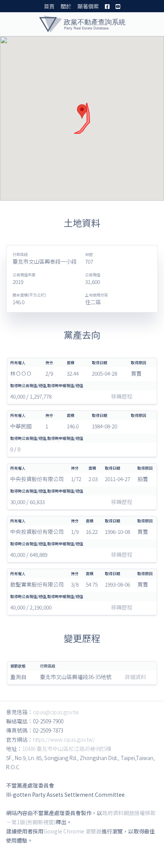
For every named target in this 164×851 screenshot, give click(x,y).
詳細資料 (135, 677)
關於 (66, 6)
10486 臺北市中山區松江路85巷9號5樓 (66, 748)
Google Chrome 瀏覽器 (72, 831)
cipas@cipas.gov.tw (56, 712)
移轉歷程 (121, 396)
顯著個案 (88, 6)
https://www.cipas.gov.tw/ (64, 739)
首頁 (49, 6)
